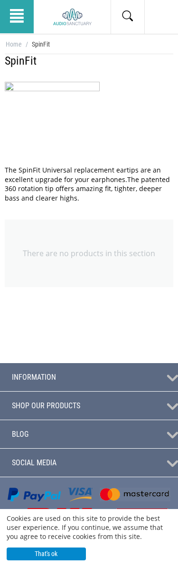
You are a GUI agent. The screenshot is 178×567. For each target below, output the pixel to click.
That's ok (46, 553)
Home (14, 44)
